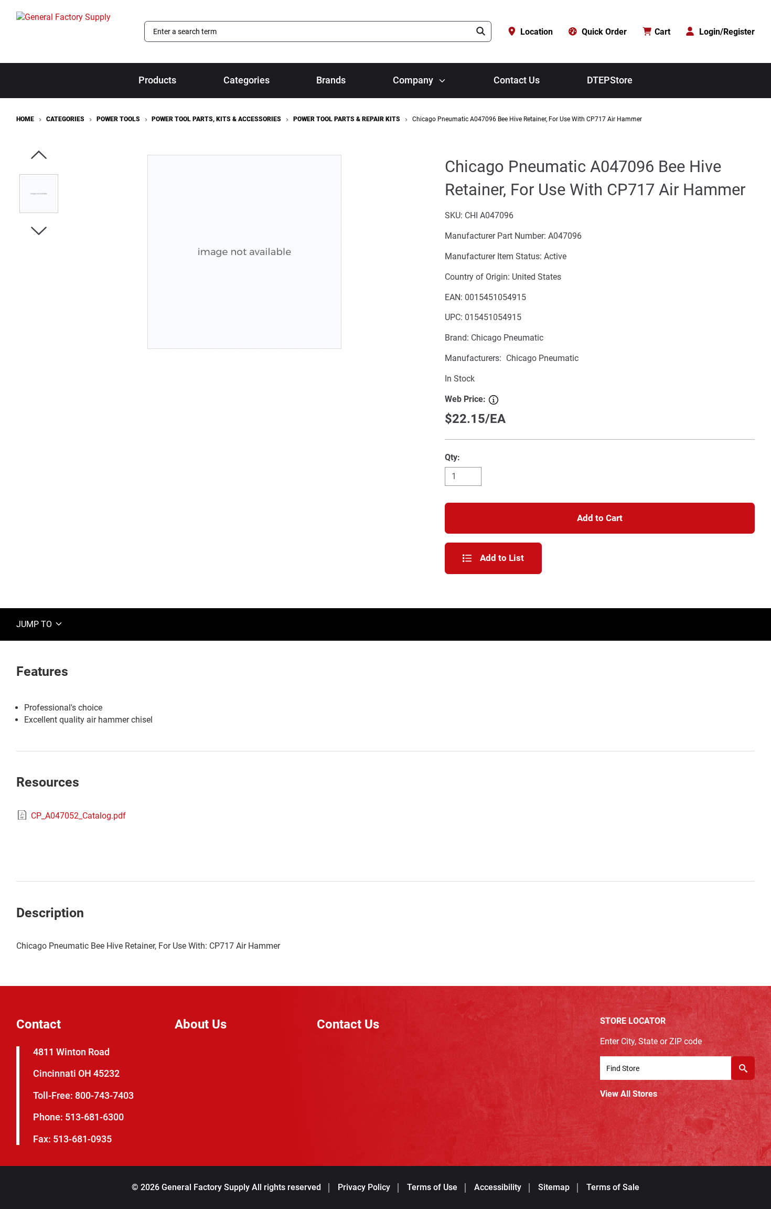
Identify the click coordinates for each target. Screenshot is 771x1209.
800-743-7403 (104, 1095)
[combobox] (308, 31)
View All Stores (628, 1094)
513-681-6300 (94, 1116)
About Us (201, 1024)
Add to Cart (600, 518)
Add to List (502, 558)
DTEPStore (610, 80)
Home (25, 119)
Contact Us (517, 80)
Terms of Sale (612, 1187)
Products (157, 80)
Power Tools (118, 119)
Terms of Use (432, 1187)
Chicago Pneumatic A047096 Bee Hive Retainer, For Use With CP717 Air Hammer (527, 119)
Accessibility (497, 1187)
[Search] (481, 31)
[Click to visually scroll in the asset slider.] (38, 155)
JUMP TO (35, 624)
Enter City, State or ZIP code (651, 1041)
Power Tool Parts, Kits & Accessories (216, 119)
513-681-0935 (82, 1138)
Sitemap (554, 1187)
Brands (331, 80)
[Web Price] (493, 400)
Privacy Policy (364, 1187)
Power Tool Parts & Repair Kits (346, 119)
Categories (246, 80)
